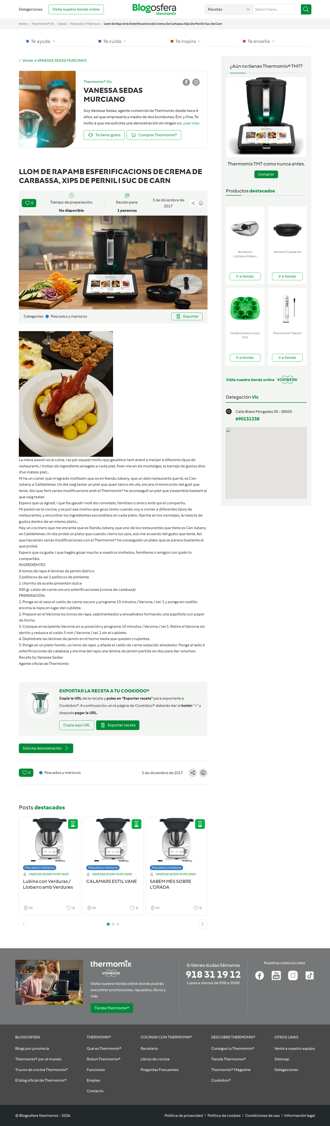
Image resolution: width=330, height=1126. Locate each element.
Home (23, 24)
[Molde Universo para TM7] (245, 308)
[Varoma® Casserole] (287, 227)
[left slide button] (24, 924)
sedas (62, 24)
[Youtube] (276, 975)
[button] (229, 9)
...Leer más (190, 123)
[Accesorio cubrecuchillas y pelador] (245, 227)
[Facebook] (259, 975)
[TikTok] (309, 975)
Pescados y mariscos (39, 867)
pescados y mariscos (85, 24)
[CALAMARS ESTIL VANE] (112, 845)
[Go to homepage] (154, 9)
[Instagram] (292, 975)
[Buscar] (306, 9)
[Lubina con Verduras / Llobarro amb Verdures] (49, 845)
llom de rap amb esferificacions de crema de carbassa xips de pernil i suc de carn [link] (163, 24)
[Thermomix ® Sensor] (287, 308)
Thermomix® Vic (42, 24)
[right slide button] (203, 924)
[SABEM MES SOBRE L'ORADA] (176, 845)
